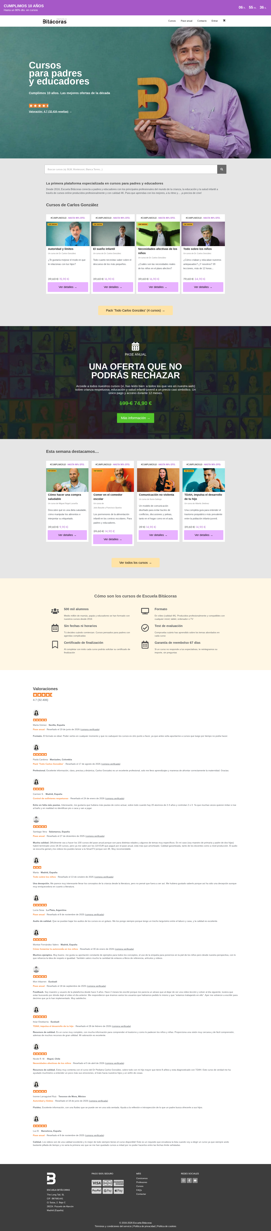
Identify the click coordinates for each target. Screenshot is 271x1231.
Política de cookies (166, 1226)
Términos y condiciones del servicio (113, 1226)
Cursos (172, 20)
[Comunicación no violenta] (158, 480)
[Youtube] (195, 1180)
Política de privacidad (144, 1226)
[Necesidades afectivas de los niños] (158, 234)
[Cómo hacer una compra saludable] (67, 480)
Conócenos (142, 1178)
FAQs (139, 1190)
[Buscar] (221, 169)
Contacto (202, 20)
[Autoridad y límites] (68, 234)
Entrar (215, 20)
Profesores (141, 1182)
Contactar (141, 1194)
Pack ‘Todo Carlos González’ (48, 764)
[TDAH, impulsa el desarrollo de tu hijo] (204, 480)
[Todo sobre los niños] (203, 234)
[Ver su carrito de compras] (224, 21)
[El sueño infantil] (113, 234)
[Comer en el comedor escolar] (113, 480)
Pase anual (186, 20)
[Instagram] (183, 1180)
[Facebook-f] (189, 1180)
